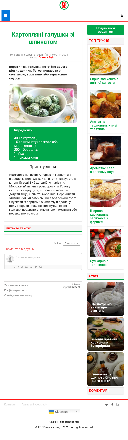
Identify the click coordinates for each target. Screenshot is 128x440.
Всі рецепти (17, 54)
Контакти (10, 404)
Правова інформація (34, 404)
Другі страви (34, 54)
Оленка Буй (47, 57)
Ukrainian (61, 412)
